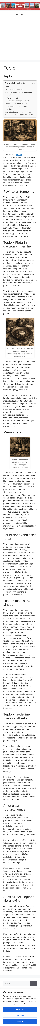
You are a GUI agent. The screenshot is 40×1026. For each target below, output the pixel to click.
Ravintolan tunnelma (14, 90)
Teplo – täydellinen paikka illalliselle (16, 107)
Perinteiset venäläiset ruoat (17, 101)
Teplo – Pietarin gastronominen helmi (19, 93)
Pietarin (19, 155)
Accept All (20, 1009)
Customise (20, 1015)
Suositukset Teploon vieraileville (19, 115)
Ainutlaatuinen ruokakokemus (18, 112)
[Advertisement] (20, 39)
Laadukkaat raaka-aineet (16, 104)
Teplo (8, 87)
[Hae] (33, 983)
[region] (20, 1007)
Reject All (20, 1021)
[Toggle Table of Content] (31, 83)
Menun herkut (12, 98)
